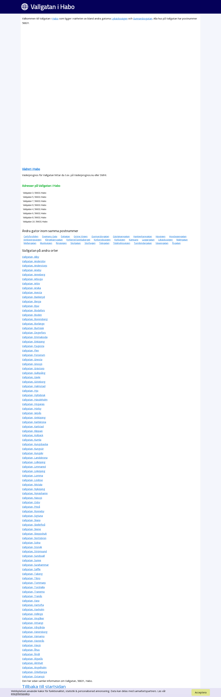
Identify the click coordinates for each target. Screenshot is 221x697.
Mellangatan (30, 243)
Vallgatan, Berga (31, 301)
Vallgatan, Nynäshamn (35, 493)
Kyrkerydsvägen (102, 239)
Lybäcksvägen (120, 18)
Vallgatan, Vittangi (32, 622)
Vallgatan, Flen (30, 350)
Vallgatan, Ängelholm (34, 667)
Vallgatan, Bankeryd (33, 297)
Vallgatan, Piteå (31, 506)
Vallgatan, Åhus (31, 649)
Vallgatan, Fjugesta (33, 346)
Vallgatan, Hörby (31, 408)
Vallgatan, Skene (31, 529)
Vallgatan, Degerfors (34, 332)
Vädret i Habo (31, 169)
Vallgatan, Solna (31, 542)
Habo (55, 18)
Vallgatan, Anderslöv (33, 261)
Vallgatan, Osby (31, 502)
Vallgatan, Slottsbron (34, 538)
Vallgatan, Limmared (34, 466)
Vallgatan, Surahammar (35, 564)
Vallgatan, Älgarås (32, 658)
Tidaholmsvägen (121, 243)
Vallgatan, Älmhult (32, 663)
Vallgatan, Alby (30, 256)
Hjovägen (160, 236)
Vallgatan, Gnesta (32, 359)
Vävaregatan (162, 243)
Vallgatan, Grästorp (33, 368)
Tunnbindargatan (143, 243)
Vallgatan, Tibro (31, 578)
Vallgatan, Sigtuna (32, 515)
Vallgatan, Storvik (32, 547)
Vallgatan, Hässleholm (34, 399)
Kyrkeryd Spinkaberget (78, 239)
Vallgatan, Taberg (32, 573)
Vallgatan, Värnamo (33, 636)
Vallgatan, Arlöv (31, 283)
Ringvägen (61, 243)
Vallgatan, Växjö (31, 645)
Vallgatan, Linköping (33, 471)
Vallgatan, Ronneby (33, 511)
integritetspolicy (20, 693)
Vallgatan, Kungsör (33, 448)
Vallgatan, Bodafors (33, 310)
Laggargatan (148, 239)
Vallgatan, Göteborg (33, 381)
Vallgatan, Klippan (32, 431)
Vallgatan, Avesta (32, 292)
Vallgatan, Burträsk (33, 328)
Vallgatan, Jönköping (34, 417)
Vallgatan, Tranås (32, 596)
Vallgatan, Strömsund (34, 551)
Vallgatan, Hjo (30, 390)
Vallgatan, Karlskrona (34, 422)
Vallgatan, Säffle (31, 569)
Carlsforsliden (31, 236)
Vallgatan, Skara (31, 520)
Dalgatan (65, 236)
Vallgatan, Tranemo (33, 591)
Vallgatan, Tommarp (34, 582)
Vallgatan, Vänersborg (34, 631)
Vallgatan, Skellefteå (33, 524)
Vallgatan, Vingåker (33, 618)
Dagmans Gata (49, 236)
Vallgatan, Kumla (31, 439)
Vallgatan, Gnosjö (32, 364)
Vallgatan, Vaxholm (33, 609)
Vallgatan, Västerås (33, 640)
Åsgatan (176, 243)
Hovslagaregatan (177, 236)
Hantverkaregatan (142, 236)
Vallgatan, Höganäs (33, 404)
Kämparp (133, 239)
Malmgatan (182, 239)
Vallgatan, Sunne (31, 560)
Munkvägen (46, 243)
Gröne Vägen (81, 236)
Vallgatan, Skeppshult (34, 533)
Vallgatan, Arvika (31, 288)
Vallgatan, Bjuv (30, 306)
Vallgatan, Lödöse (32, 480)
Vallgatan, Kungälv (32, 453)
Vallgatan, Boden (32, 314)
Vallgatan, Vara (30, 600)
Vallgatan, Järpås (31, 413)
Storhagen (90, 243)
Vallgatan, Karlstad (33, 426)
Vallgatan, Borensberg (35, 319)
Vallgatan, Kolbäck (32, 435)
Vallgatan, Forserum (33, 355)
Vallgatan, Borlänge (33, 323)
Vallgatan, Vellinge (32, 614)
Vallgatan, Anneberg (33, 274)
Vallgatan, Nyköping (33, 489)
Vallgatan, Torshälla (33, 587)
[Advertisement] (110, 52)
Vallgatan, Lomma (32, 475)
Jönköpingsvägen (32, 239)
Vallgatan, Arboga (32, 279)
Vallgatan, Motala (32, 484)
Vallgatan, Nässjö (32, 497)
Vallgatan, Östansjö (33, 676)
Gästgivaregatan (121, 236)
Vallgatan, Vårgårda (33, 627)
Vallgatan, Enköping (33, 341)
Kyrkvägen (119, 239)
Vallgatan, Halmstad (33, 386)
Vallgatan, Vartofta (33, 605)
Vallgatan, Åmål (31, 654)
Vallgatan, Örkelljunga (34, 672)
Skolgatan (75, 243)
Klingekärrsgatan (54, 239)
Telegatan (104, 243)
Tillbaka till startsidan (44, 686)
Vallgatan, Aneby (31, 270)
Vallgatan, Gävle (31, 377)
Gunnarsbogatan (142, 18)
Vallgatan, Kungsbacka (35, 444)
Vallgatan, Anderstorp (34, 265)
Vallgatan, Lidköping (33, 462)
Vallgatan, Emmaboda (34, 337)
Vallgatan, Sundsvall (33, 555)
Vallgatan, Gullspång (33, 373)
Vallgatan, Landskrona (34, 457)
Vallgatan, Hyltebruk (33, 395)
